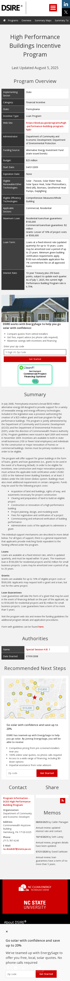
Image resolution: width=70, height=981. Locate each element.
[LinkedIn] (24, 968)
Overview (26, 20)
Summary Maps (43, 20)
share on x (66, 12)
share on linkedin (66, 4)
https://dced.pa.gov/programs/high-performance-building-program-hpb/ (46, 126)
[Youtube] (39, 968)
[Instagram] (16, 968)
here (40, 626)
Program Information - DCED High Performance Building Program (16, 801)
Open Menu (53, 7)
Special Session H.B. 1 (38, 649)
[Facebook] (8, 968)
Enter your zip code (14, 346)
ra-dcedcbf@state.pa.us (17, 849)
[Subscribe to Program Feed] (62, 800)
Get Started (47, 773)
